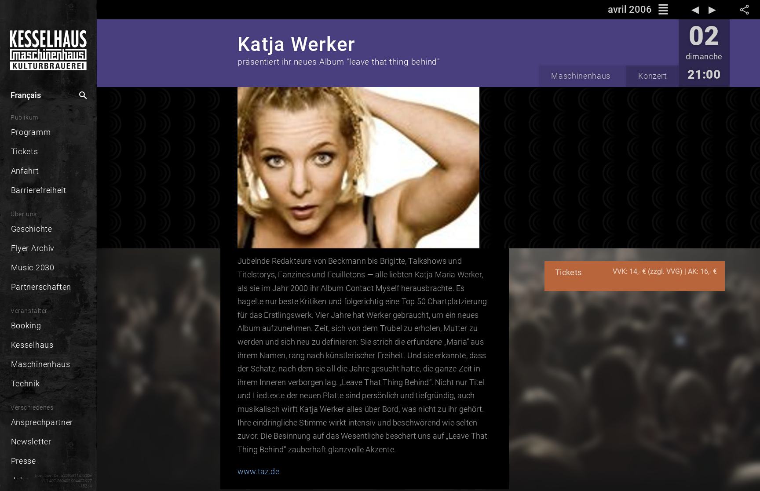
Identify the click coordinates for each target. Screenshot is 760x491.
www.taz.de (258, 471)
